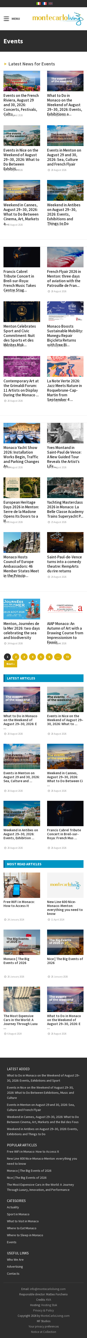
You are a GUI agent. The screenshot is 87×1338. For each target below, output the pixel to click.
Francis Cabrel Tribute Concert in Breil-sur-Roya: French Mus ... (64, 834)
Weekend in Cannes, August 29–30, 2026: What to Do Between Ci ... (65, 779)
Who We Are (15, 1259)
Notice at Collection (43, 1332)
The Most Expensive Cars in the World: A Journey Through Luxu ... (20, 1022)
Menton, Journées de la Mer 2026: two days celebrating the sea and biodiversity (21, 630)
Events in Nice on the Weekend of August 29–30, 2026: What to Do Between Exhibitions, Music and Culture (40, 1092)
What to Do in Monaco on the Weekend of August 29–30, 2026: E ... (20, 722)
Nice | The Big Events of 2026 (65, 961)
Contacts (13, 1273)
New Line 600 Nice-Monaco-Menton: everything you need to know (65, 908)
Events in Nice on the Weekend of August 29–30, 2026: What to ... (65, 720)
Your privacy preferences (44, 1326)
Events (11, 1242)
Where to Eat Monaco (21, 1228)
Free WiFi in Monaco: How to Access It (19, 904)
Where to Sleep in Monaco (25, 1235)
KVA (48, 1300)
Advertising (15, 1266)
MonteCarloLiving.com (55, 1316)
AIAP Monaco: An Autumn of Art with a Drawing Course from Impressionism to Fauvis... (65, 633)
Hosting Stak (49, 1305)
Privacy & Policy (43, 1310)
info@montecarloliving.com (48, 1289)
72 (67, 657)
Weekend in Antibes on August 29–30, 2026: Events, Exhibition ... (20, 834)
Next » (10, 664)
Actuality (13, 1207)
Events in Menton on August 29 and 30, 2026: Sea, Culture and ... (21, 777)
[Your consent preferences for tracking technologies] (78, 1329)
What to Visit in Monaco (23, 1221)
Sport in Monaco (18, 1214)
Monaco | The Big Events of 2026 (16, 961)
